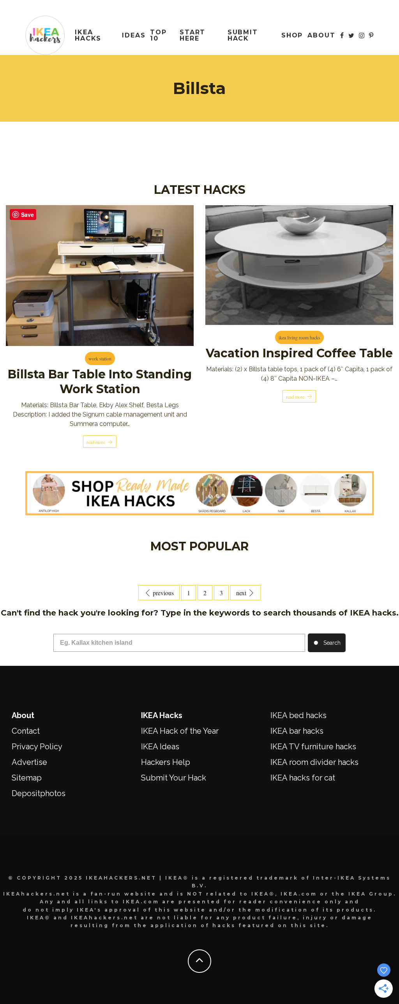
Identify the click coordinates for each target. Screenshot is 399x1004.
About (321, 35)
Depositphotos (38, 793)
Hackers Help (165, 762)
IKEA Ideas (160, 746)
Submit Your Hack (173, 777)
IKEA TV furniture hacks (313, 746)
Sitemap (27, 777)
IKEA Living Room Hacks (299, 337)
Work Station (99, 358)
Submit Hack (243, 35)
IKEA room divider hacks (314, 762)
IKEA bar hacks (296, 731)
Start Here (193, 35)
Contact (26, 731)
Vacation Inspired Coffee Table (299, 353)
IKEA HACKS (88, 35)
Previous (163, 593)
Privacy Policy (37, 746)
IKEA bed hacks (298, 715)
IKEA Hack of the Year (180, 731)
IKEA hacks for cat (302, 777)
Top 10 (158, 35)
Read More (96, 442)
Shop (292, 35)
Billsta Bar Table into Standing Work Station (100, 381)
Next (241, 593)
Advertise (29, 762)
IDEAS (134, 35)
